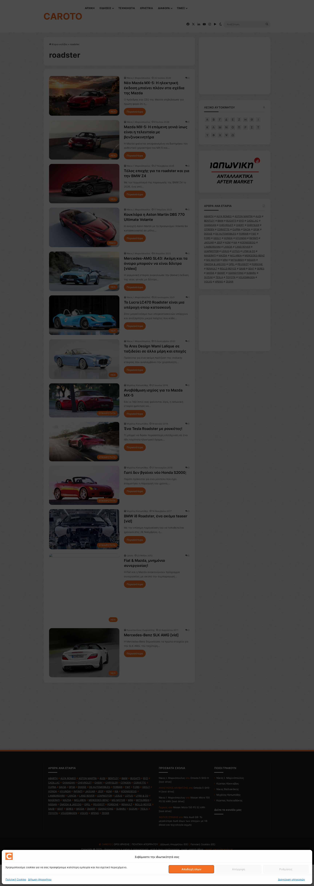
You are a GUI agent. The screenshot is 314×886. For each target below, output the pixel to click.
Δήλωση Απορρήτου (39, 879)
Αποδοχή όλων (191, 869)
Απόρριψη (238, 869)
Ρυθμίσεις (285, 869)
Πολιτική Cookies (15, 879)
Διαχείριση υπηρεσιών (291, 879)
